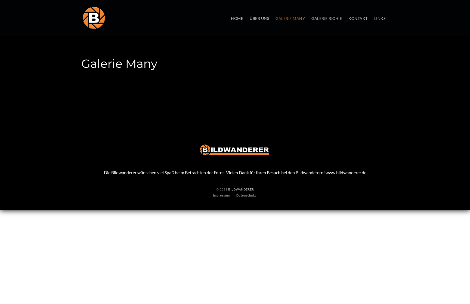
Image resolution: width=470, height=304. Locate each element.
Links (380, 18)
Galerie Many (290, 18)
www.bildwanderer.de (346, 172)
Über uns (259, 18)
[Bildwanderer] (94, 18)
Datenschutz (246, 195)
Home (237, 18)
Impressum (221, 195)
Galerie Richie (326, 18)
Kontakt (358, 18)
